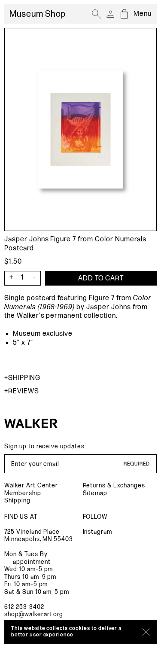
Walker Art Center (31, 485)
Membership (22, 493)
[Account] (110, 14)
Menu (143, 14)
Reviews (23, 391)
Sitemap (95, 493)
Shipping (24, 378)
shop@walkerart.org (33, 614)
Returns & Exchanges (114, 485)
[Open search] (96, 14)
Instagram (97, 531)
